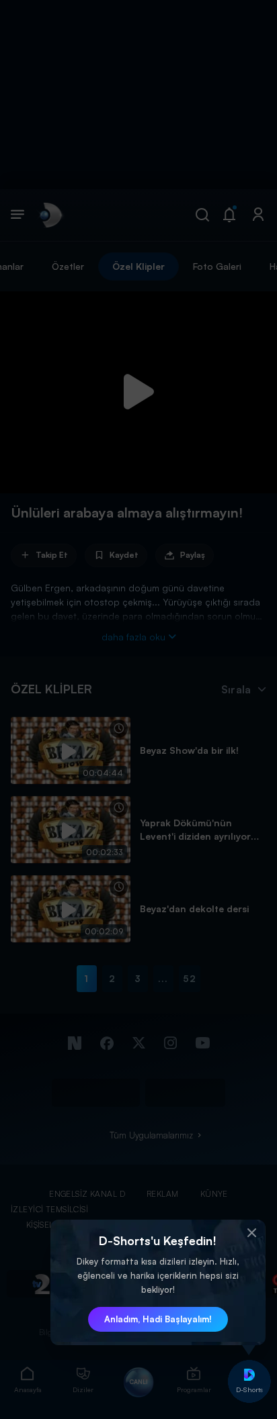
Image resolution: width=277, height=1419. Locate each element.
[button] (252, 1233)
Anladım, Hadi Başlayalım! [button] (158, 1319)
